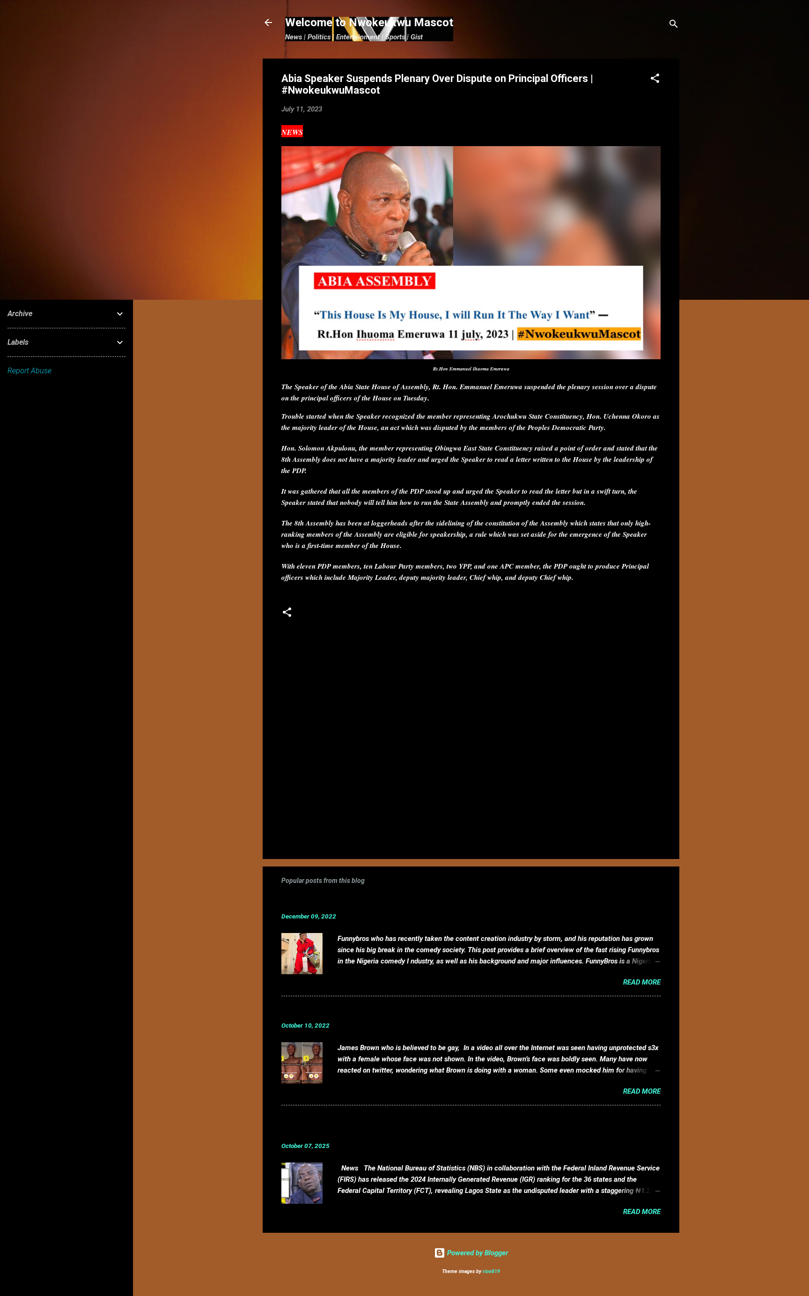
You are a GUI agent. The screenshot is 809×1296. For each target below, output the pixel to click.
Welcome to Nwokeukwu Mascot (369, 22)
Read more (642, 982)
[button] (655, 80)
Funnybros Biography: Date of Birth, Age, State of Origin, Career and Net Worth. (434, 902)
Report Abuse (29, 370)
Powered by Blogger (476, 1253)
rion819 (491, 1271)
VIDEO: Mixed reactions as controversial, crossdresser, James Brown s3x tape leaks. (444, 1011)
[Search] (673, 25)
